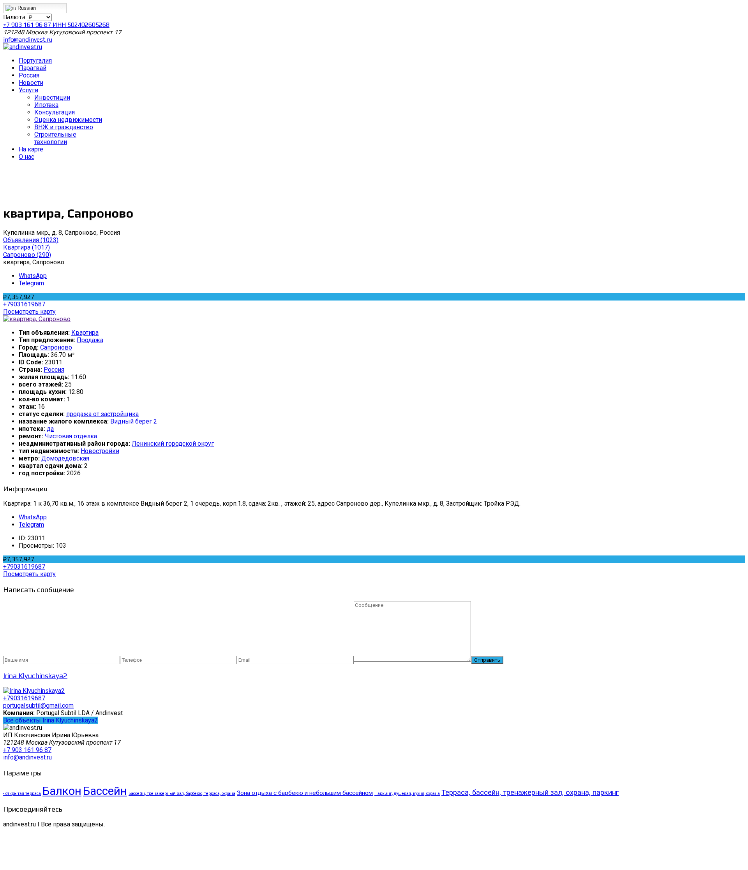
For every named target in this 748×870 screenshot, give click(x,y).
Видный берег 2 (133, 421)
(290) (27, 254)
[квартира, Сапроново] (37, 319)
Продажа (90, 340)
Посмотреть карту (29, 311)
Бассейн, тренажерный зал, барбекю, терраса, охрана (182, 793)
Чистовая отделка (71, 436)
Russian (26, 8)
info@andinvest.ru (27, 39)
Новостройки (100, 451)
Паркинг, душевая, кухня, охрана (407, 793)
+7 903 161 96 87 (27, 750)
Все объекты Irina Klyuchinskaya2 (50, 720)
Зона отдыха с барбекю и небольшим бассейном (305, 792)
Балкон (61, 791)
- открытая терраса (22, 793)
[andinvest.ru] (22, 47)
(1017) (26, 247)
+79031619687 (24, 304)
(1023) (30, 240)
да (50, 428)
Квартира (85, 332)
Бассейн (105, 791)
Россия (54, 369)
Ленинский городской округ (173, 443)
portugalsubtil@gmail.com (38, 705)
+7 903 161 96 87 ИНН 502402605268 (56, 24)
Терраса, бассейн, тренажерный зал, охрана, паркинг (530, 792)
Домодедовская (65, 458)
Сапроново (56, 347)
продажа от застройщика (102, 414)
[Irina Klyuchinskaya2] (34, 690)
